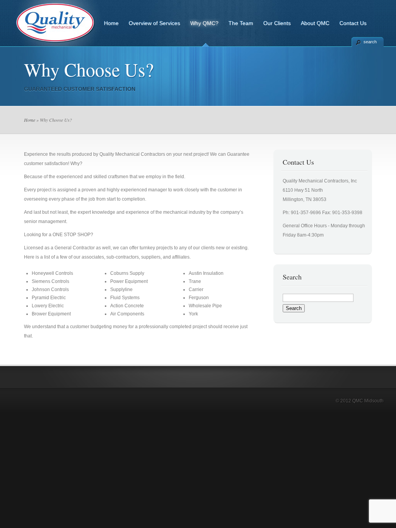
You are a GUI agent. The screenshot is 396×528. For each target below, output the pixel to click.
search (370, 41)
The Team (241, 23)
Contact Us (353, 23)
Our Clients (277, 23)
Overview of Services (154, 23)
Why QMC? (204, 23)
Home (111, 23)
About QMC (315, 23)
